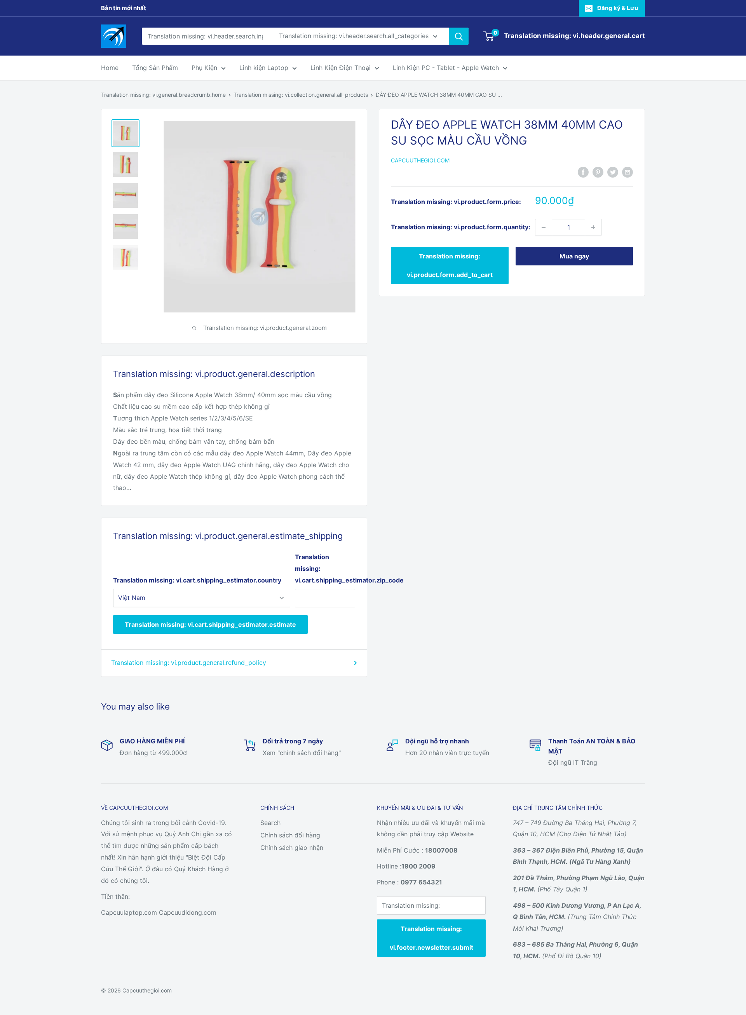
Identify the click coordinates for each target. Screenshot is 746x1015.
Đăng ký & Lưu (617, 8)
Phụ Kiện (204, 68)
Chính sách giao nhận (291, 847)
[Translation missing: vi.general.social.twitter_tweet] (612, 172)
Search (270, 823)
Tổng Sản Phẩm (155, 68)
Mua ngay (574, 256)
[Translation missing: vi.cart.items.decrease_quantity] (543, 227)
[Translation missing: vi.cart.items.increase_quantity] (593, 227)
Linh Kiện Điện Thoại (340, 68)
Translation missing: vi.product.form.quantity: (460, 227)
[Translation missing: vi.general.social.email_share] (627, 172)
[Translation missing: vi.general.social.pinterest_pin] (598, 172)
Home (110, 68)
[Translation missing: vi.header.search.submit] (459, 36)
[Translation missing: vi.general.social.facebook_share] (583, 172)
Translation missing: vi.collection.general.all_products (301, 94)
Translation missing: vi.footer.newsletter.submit (431, 938)
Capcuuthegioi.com (420, 160)
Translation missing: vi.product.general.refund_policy (188, 662)
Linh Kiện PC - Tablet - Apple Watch (446, 68)
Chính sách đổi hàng (290, 835)
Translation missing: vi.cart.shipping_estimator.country (197, 580)
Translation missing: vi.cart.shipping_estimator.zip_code (325, 568)
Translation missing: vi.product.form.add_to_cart (450, 265)
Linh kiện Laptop (263, 68)
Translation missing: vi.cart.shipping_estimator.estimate (210, 624)
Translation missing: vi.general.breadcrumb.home (163, 94)
